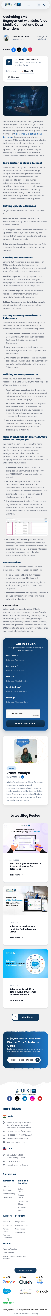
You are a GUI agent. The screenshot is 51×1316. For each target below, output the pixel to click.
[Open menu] (28, 5)
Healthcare (7, 1190)
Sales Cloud (20, 1190)
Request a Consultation (21, 1060)
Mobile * (10, 676)
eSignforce (20, 1221)
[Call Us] (44, 5)
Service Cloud (21, 1196)
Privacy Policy (6, 1230)
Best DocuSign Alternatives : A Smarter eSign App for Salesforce (25, 866)
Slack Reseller (9, 1252)
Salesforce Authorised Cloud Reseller (15, 1257)
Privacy (35, 1313)
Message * (11, 697)
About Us (6, 1221)
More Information (24, 1270)
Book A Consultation (25, 723)
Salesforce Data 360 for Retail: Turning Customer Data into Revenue (23, 992)
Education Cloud (22, 1208)
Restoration (7, 1197)
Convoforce (20, 1232)
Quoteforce (20, 1229)
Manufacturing (9, 1193)
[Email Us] (39, 5)
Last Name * (12, 666)
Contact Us (7, 1225)
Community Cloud (23, 1202)
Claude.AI (28, 71)
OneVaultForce (21, 1225)
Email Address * (13, 687)
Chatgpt (15, 77)
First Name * (12, 655)
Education (7, 1186)
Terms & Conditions (7, 1236)
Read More (15, 875)
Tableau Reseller (10, 1249)
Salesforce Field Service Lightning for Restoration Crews (23, 929)
